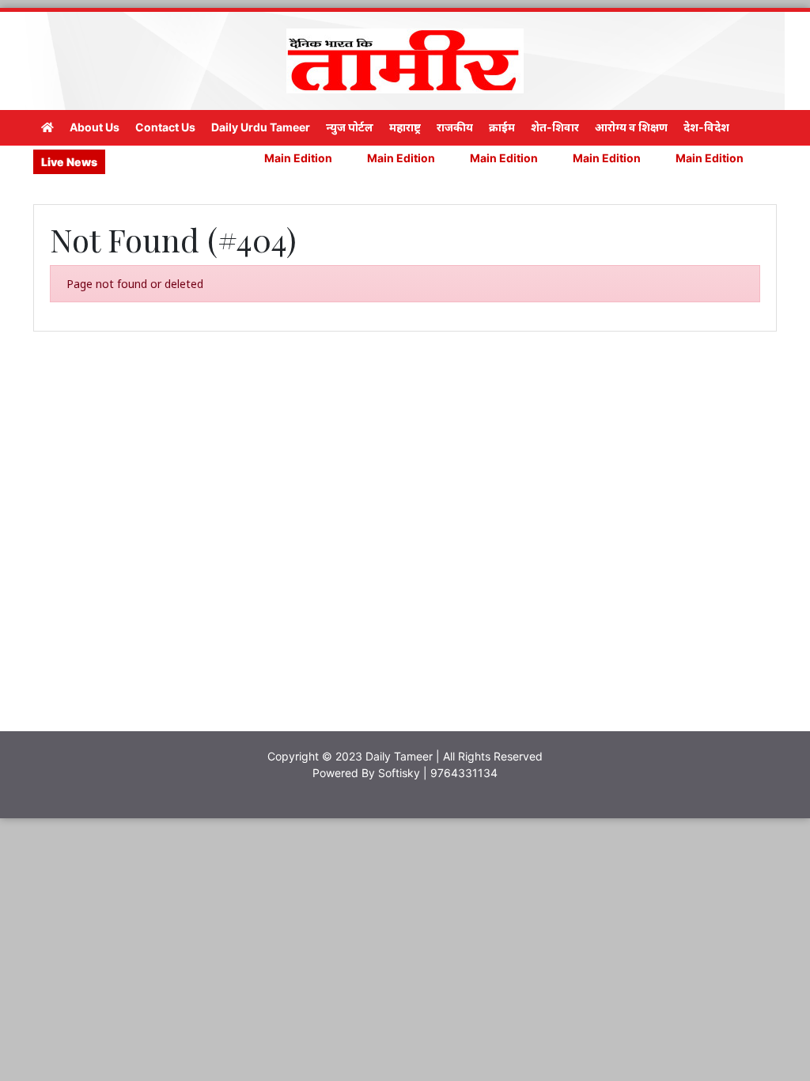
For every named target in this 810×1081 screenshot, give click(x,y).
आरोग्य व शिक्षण (631, 127)
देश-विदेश (706, 127)
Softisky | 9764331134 (438, 772)
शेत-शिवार (555, 127)
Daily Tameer (399, 756)
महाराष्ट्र (405, 127)
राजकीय (455, 127)
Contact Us (165, 127)
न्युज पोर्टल (349, 127)
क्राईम (502, 127)
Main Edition (275, 158)
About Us (94, 127)
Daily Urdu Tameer (260, 127)
